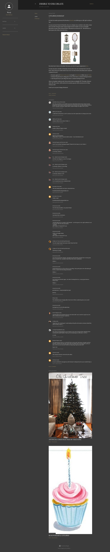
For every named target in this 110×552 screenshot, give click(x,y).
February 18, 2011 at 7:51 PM (58, 244)
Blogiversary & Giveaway (59, 535)
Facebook (78, 75)
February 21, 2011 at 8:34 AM (58, 309)
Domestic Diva (56, 186)
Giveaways (37, 18)
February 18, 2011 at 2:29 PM (58, 192)
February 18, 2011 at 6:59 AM (58, 130)
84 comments (54, 537)
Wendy (9, 12)
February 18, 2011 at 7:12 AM (58, 138)
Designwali (55, 126)
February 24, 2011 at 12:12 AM (58, 348)
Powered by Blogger (65, 545)
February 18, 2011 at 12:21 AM (58, 115)
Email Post (54, 93)
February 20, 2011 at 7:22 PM (58, 301)
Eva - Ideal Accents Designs (59, 157)
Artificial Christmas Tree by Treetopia (65, 439)
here (87, 66)
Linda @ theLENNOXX (57, 329)
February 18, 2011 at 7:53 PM (58, 252)
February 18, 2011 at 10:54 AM (58, 146)
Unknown (55, 133)
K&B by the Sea (56, 111)
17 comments (54, 441)
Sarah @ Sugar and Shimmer (59, 142)
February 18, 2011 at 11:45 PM (58, 284)
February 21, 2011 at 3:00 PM (58, 317)
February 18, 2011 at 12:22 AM (58, 122)
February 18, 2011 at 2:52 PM (58, 209)
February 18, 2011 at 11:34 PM (58, 263)
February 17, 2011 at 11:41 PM (58, 108)
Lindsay (54, 321)
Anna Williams (67, 548)
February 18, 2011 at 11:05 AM (58, 182)
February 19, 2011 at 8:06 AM (58, 294)
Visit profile (9, 14)
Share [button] (36, 13)
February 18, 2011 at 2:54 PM (58, 237)
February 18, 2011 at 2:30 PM (58, 202)
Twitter (90, 75)
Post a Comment (52, 366)
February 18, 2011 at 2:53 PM (58, 227)
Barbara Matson (56, 340)
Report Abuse (6, 34)
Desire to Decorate (51, 3)
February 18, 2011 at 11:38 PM (58, 273)
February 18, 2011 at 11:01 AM (58, 160)
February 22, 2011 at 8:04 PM (58, 326)
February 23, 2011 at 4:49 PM (58, 336)
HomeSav (72, 20)
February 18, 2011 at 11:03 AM (58, 168)
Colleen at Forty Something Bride (60, 241)
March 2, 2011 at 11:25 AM (57, 363)
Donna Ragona (56, 312)
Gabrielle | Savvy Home (58, 102)
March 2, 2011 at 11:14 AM (57, 356)
